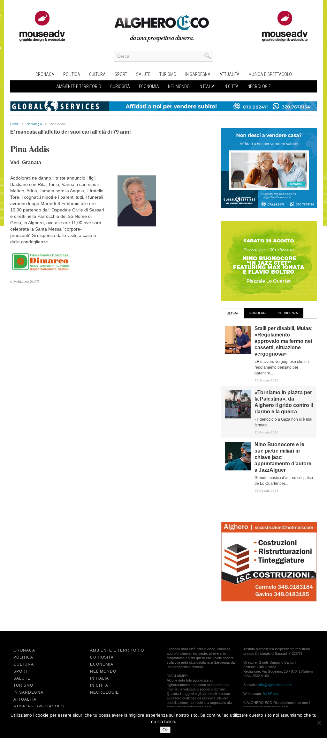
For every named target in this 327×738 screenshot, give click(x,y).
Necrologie (259, 86)
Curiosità (120, 86)
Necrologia (34, 124)
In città (231, 86)
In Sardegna (197, 74)
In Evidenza (288, 313)
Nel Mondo (179, 86)
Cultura (97, 74)
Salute (143, 74)
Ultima (232, 313)
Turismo (167, 74)
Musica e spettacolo (270, 74)
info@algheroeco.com (275, 685)
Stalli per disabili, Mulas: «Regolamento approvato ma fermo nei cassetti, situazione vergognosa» (284, 341)
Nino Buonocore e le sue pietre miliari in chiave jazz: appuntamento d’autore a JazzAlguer (283, 457)
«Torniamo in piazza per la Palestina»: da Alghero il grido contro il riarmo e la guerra (284, 402)
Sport (121, 74)
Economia (149, 86)
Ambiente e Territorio (78, 86)
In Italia (207, 86)
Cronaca (44, 74)
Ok (165, 729)
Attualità (229, 74)
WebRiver (270, 694)
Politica (71, 74)
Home (14, 124)
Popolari (257, 313)
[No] (319, 723)
